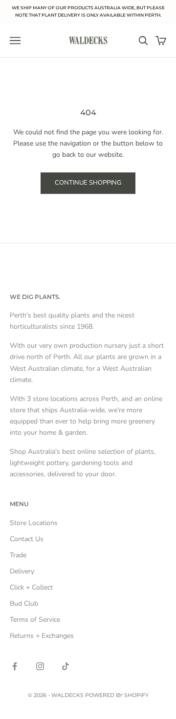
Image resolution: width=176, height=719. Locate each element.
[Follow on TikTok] (65, 666)
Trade (18, 555)
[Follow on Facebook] (15, 666)
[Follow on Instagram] (40, 666)
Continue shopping (88, 182)
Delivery (22, 571)
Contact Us (27, 539)
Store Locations (34, 523)
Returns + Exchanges (42, 635)
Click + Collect (31, 587)
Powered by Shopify (117, 695)
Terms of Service (35, 619)
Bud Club (24, 603)
